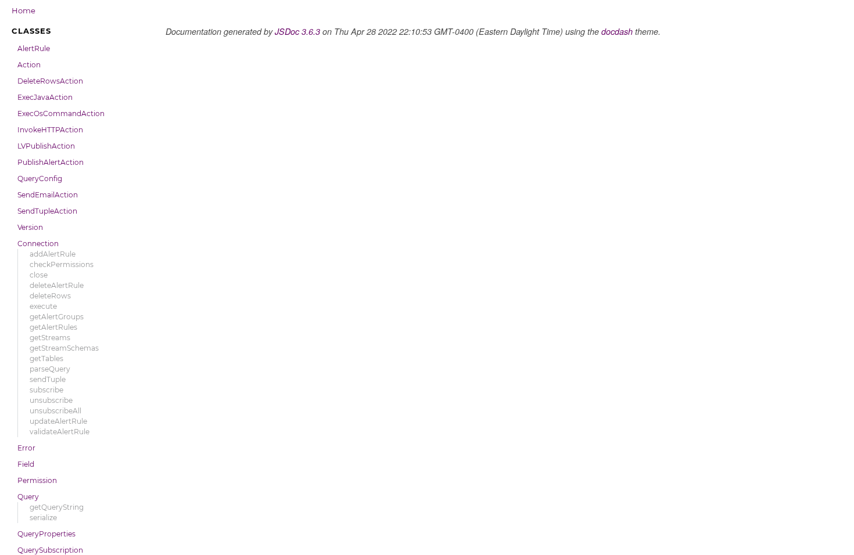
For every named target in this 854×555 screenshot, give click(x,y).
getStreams (50, 337)
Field (25, 464)
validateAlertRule (59, 431)
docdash (617, 31)
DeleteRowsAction (50, 81)
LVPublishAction (46, 146)
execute (43, 306)
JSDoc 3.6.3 (297, 31)
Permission (37, 480)
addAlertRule (53, 254)
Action (29, 64)
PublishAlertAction (50, 162)
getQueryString (57, 507)
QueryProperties (46, 533)
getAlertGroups (57, 316)
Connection (38, 243)
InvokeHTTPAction (50, 129)
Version (30, 227)
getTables (46, 358)
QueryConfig (39, 178)
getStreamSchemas (64, 348)
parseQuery (50, 369)
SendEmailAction (47, 194)
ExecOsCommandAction (61, 113)
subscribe (46, 389)
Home (23, 10)
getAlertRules (53, 327)
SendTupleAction (47, 211)
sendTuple (48, 379)
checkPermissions (62, 264)
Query (28, 496)
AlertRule (33, 48)
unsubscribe (51, 400)
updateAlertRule (58, 421)
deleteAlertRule (57, 285)
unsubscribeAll (55, 410)
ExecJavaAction (45, 97)
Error (26, 448)
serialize (43, 517)
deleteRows (50, 295)
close (39, 275)
